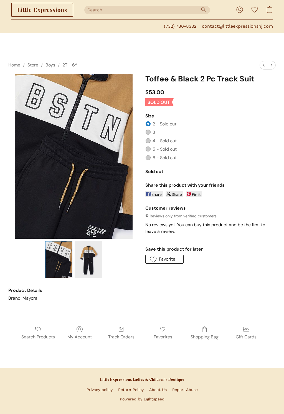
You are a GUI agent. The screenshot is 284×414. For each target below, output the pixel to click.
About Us (158, 389)
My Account (79, 337)
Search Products (38, 337)
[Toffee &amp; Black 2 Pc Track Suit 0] (58, 259)
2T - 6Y (69, 65)
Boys (50, 65)
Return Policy (131, 389)
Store (32, 65)
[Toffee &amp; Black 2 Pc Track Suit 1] (88, 259)
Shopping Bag (205, 337)
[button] (42, 10)
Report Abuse (185, 389)
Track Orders (121, 337)
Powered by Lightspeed (142, 399)
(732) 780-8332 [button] (180, 26)
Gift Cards (246, 337)
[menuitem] (264, 65)
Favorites (163, 337)
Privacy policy (100, 389)
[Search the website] (203, 9)
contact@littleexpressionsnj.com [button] (237, 26)
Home (14, 65)
